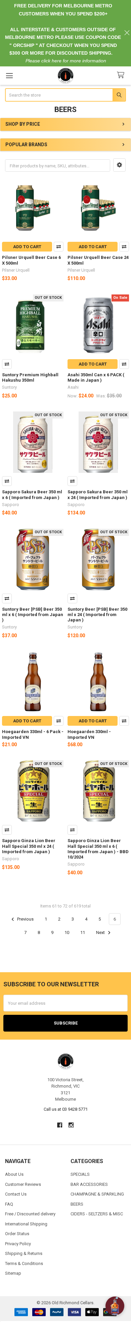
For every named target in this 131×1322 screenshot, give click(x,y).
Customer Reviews (23, 1184)
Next (101, 932)
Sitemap (13, 1273)
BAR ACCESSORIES (89, 1184)
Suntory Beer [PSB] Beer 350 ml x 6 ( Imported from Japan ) (32, 615)
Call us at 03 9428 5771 (66, 1109)
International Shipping (26, 1223)
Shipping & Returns (23, 1253)
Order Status (17, 1233)
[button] (119, 165)
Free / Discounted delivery (30, 1213)
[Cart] (122, 75)
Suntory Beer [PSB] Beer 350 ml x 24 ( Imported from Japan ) (97, 615)
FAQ (9, 1204)
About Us (14, 1174)
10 (66, 932)
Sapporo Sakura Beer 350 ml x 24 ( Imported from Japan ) (98, 494)
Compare (58, 247)
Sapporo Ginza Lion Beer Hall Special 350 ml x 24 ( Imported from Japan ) (28, 846)
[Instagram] (71, 1125)
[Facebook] (59, 1125)
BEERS (77, 1204)
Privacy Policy (18, 1243)
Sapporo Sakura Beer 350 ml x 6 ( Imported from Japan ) (32, 494)
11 (82, 932)
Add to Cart (27, 246)
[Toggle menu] (9, 75)
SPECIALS (80, 1174)
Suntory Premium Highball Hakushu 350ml (30, 377)
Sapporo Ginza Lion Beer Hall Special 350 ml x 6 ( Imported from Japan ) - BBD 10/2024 (98, 849)
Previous (25, 919)
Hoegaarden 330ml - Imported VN (89, 734)
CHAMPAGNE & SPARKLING (97, 1194)
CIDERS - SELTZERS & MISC (97, 1213)
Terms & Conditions (24, 1263)
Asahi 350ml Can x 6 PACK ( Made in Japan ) (96, 377)
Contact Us (16, 1194)
